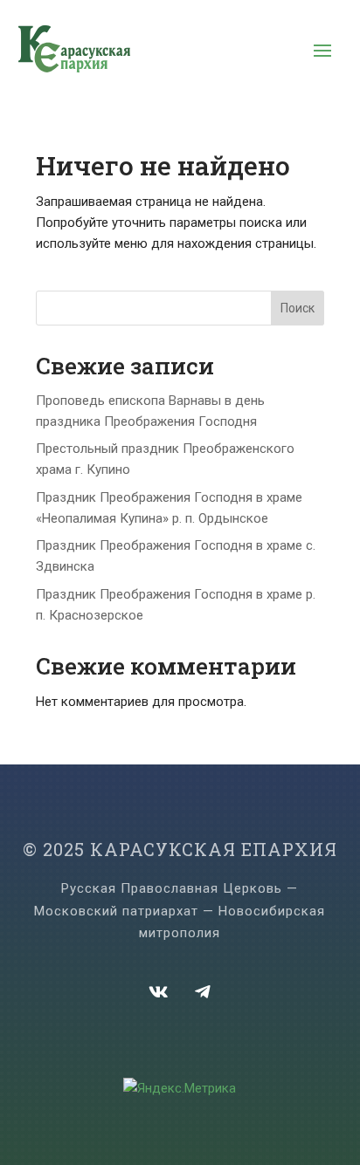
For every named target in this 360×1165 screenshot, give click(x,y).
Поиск (297, 308)
